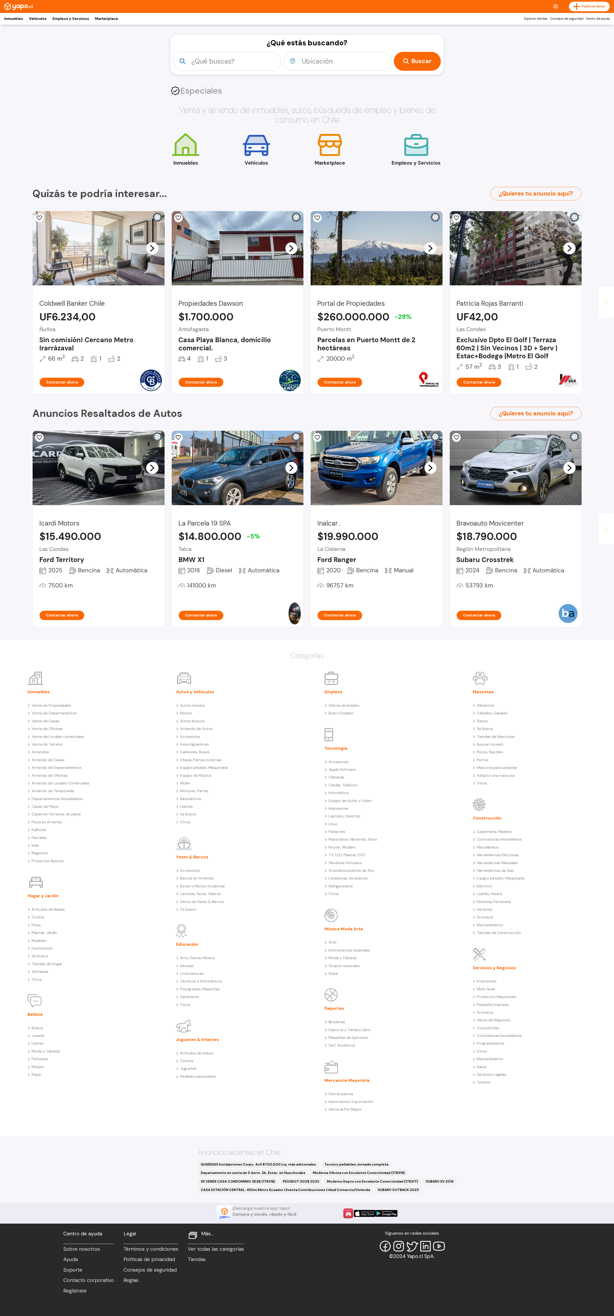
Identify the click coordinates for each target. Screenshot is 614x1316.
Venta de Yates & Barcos (202, 901)
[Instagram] (398, 1246)
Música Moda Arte (344, 929)
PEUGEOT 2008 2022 (301, 1181)
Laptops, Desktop (344, 816)
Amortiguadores (194, 744)
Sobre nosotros (81, 1249)
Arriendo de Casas (48, 759)
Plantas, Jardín (44, 932)
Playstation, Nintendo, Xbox (353, 839)
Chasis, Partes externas (200, 759)
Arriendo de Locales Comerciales (60, 783)
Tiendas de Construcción (499, 932)
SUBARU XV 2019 (440, 1181)
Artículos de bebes (196, 1053)
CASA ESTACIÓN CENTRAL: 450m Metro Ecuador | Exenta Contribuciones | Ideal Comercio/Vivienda (285, 1190)
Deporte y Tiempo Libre (349, 1029)
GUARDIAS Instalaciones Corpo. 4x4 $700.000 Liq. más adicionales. (259, 1164)
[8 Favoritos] (317, 218)
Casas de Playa (45, 806)
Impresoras (338, 808)
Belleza (35, 1014)
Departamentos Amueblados (57, 798)
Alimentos (485, 705)
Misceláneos (487, 847)
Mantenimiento (490, 924)
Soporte (72, 1270)
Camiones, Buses (194, 751)
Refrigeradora (341, 886)
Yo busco (188, 909)
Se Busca (188, 814)
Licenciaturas (192, 973)
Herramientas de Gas (495, 870)
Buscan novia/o (490, 744)
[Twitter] (412, 1246)
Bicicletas (337, 1021)
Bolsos (37, 1027)
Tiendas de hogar (47, 963)
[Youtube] (439, 1246)
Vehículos (38, 18)
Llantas (186, 806)
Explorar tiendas (536, 19)
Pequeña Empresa (492, 1004)
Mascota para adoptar (497, 767)
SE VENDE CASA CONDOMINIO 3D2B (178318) (238, 1181)
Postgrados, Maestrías (200, 989)
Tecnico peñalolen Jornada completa (356, 1164)
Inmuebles (13, 18)
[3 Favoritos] (456, 437)
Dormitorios (42, 948)
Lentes (38, 1043)
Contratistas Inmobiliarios (499, 839)
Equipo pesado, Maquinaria (204, 767)
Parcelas (39, 837)
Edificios (39, 829)
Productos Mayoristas (496, 996)
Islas (35, 845)
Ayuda (70, 1259)
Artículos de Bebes (48, 909)
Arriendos (40, 751)
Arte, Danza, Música (197, 957)
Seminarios (189, 996)
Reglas (131, 1280)
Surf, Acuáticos (342, 1045)
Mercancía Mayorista (347, 1080)
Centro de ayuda (598, 19)
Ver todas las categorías (216, 1249)
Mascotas (483, 692)
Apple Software (342, 769)
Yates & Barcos (192, 857)
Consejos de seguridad (566, 19)
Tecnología (336, 748)
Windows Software (345, 862)
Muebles (39, 940)
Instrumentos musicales (349, 950)
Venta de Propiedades (51, 705)
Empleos (333, 692)
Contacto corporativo (88, 1280)
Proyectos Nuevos (48, 860)
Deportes (334, 1008)
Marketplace (106, 18)
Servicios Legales (492, 1074)
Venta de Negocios (493, 1020)
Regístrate (75, 1290)
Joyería (38, 1035)
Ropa (36, 1074)
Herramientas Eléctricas (498, 854)
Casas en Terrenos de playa (56, 814)
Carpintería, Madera (494, 831)
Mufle (185, 783)
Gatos (482, 721)
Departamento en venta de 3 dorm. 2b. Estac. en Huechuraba (253, 1173)
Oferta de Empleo (344, 705)
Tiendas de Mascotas (496, 736)
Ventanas (40, 971)
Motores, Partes (194, 790)
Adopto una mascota (496, 775)
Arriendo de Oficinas (50, 775)
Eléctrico (484, 886)
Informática (338, 792)
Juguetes (188, 1068)
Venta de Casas (45, 721)
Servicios (484, 909)
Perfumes (40, 1058)
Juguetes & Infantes (197, 1039)
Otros (37, 979)
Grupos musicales (344, 965)
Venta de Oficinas (47, 728)
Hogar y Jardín (43, 896)
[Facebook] (385, 1246)
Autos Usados (192, 705)
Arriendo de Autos (196, 728)
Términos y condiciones (151, 1249)
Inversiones (486, 981)
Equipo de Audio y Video (350, 800)
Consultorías (488, 1027)
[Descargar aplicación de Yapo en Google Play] (386, 1213)
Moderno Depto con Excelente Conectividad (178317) (372, 1181)
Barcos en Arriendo (197, 878)
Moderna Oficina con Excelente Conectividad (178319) (359, 1173)
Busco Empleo (341, 713)
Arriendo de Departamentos (57, 767)
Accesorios (190, 736)
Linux (333, 823)
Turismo (484, 1082)
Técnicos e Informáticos (201, 981)
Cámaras (336, 777)
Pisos (36, 924)
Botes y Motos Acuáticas (202, 886)
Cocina (38, 917)
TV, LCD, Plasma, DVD (347, 854)
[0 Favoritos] (39, 218)
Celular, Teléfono (343, 785)
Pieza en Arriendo (47, 822)
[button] (152, 248)
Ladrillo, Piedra (489, 893)
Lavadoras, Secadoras (348, 878)
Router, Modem (342, 847)
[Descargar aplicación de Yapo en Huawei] (348, 1213)
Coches (187, 1060)
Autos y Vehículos (195, 692)
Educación (187, 944)
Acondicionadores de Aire (351, 870)
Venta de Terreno (47, 744)
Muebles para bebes (198, 1076)
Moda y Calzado (46, 1051)
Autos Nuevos (192, 721)
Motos (186, 713)
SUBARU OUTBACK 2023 (398, 1190)
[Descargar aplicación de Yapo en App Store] (365, 1213)
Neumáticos (190, 798)
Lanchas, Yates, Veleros (200, 893)
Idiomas (187, 965)
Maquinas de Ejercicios (348, 1037)
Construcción (487, 818)
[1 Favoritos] (317, 437)
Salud (481, 1066)
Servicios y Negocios (494, 968)
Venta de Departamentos (54, 713)
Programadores (490, 1043)
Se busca (40, 955)
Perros (482, 759)
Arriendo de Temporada (53, 790)
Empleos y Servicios (71, 18)
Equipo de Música (195, 775)
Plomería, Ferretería (494, 901)
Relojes (38, 1066)
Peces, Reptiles (490, 751)
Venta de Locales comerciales (58, 736)
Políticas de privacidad (149, 1259)
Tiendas (197, 1259)
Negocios (40, 852)
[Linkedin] (425, 1246)
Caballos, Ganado (492, 713)
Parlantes (337, 831)
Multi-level (486, 989)
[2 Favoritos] (178, 218)
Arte (333, 942)
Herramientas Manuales (497, 862)
